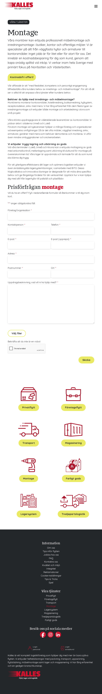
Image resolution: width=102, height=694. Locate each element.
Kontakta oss (51, 561)
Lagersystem (29, 514)
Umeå (36, 123)
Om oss (51, 547)
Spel (51, 582)
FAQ (51, 558)
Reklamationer (51, 572)
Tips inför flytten (51, 551)
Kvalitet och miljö (51, 565)
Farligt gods (73, 478)
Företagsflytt (73, 407)
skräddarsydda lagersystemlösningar (33, 168)
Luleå (47, 123)
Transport (29, 442)
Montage (28, 478)
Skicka (86, 359)
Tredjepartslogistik (73, 514)
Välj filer (17, 333)
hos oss (51, 554)
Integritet (51, 568)
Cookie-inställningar (51, 575)
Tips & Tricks (51, 579)
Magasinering (73, 442)
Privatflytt (28, 407)
